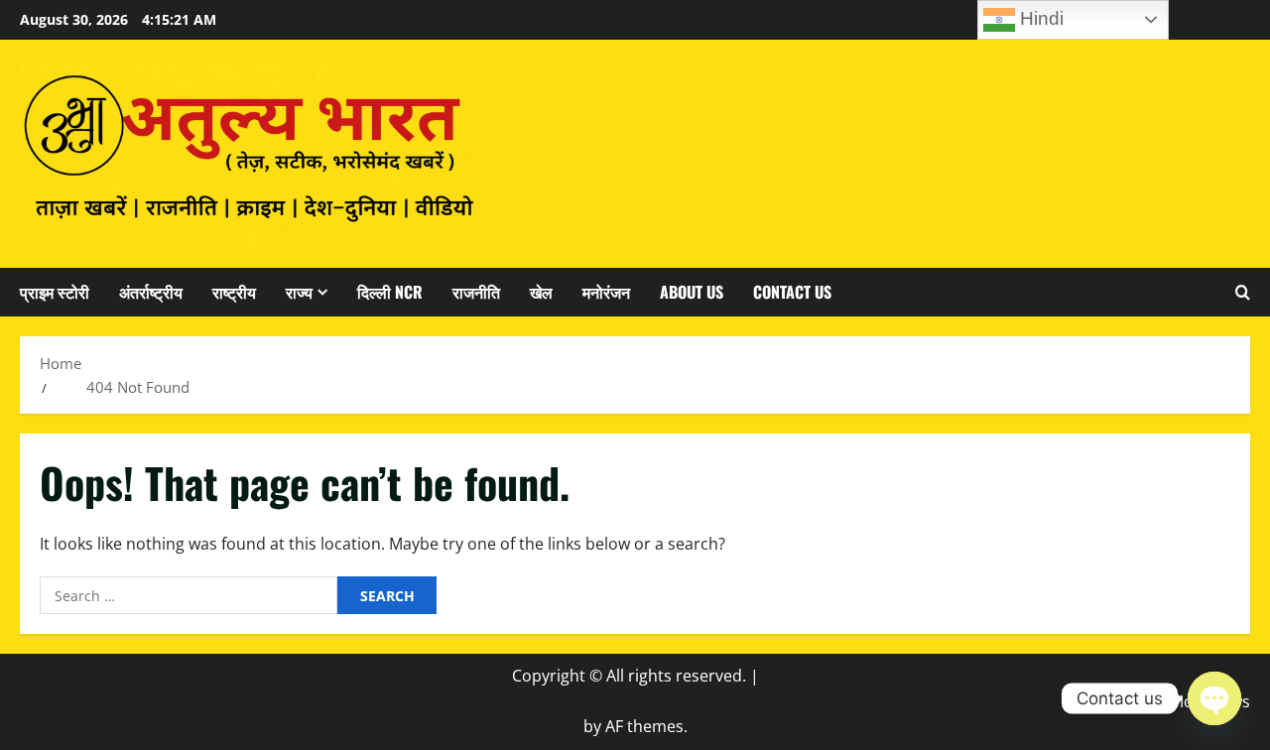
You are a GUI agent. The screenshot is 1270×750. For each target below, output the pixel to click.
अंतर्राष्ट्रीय (151, 292)
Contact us (792, 292)
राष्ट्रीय (234, 292)
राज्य (299, 292)
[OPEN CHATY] (1214, 698)
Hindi (1039, 18)
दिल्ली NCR (390, 292)
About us (691, 292)
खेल (541, 292)
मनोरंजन (606, 292)
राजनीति (476, 292)
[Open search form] (1242, 292)
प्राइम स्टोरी (54, 292)
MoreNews (1210, 701)
